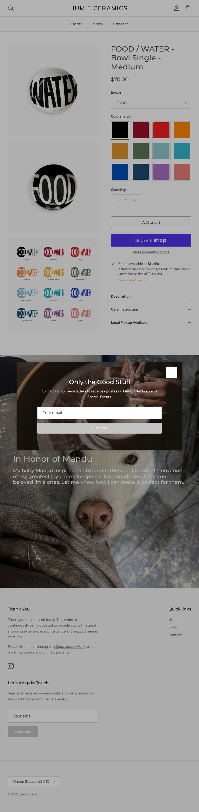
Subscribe (99, 428)
